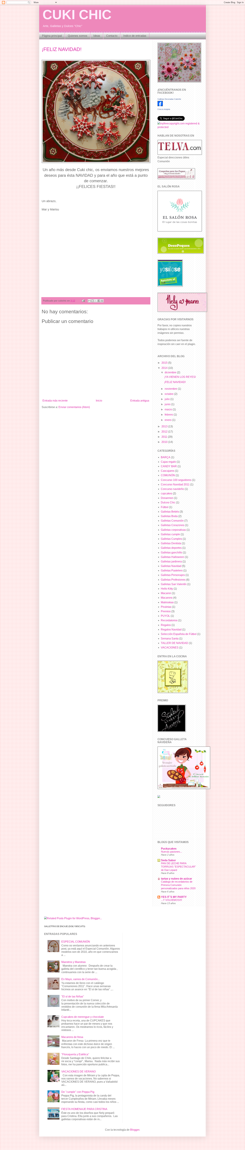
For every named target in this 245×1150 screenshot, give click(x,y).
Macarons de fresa (72, 1037)
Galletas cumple (170, 534)
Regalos (166, 625)
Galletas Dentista (171, 543)
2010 (165, 442)
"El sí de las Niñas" (72, 996)
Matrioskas (167, 602)
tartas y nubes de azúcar (176, 878)
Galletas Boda (169, 516)
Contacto (111, 35)
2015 (165, 362)
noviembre (171, 388)
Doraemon (167, 498)
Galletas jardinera (171, 561)
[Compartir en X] (95, 300)
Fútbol (164, 507)
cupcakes (166, 493)
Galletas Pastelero (172, 570)
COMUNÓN (168, 475)
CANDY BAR (169, 466)
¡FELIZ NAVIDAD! (62, 49)
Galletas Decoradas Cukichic (169, 99)
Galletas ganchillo (171, 552)
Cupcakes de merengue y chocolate (82, 1016)
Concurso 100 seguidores (176, 480)
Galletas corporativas (173, 529)
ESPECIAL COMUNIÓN (75, 941)
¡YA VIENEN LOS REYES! (180, 376)
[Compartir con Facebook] (98, 300)
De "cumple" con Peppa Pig (77, 1091)
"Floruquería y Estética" (75, 1054)
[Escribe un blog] (92, 300)
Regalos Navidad (171, 629)
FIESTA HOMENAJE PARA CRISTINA (84, 1109)
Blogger (134, 1129)
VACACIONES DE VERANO (78, 1071)
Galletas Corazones (172, 525)
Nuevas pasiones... (171, 851)
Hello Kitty (167, 588)
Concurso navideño (172, 489)
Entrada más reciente (55, 400)
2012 (165, 431)
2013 (165, 426)
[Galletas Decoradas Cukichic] (160, 105)
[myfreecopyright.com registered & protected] (179, 127)
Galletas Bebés (170, 511)
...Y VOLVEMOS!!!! (171, 900)
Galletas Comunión (172, 520)
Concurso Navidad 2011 (175, 484)
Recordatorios (169, 620)
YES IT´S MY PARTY (174, 897)
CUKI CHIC (77, 14)
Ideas (96, 35)
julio (167, 399)
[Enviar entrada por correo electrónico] (83, 300)
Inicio (99, 400)
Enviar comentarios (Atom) (74, 407)
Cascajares (167, 470)
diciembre (171, 372)
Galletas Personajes (173, 575)
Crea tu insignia (164, 109)
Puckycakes (168, 848)
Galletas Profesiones (173, 579)
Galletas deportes (171, 547)
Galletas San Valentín (173, 584)
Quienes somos (77, 35)
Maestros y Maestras (73, 962)
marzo (169, 409)
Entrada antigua (139, 400)
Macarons (166, 597)
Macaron (166, 593)
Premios (166, 611)
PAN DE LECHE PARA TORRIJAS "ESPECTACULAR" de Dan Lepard (178, 866)
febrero (169, 414)
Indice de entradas (134, 35)
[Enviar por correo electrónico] (89, 300)
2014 (165, 367)
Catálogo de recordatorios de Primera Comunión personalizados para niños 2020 (178, 885)
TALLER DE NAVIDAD (174, 643)
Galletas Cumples (171, 538)
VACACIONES (169, 647)
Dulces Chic (168, 502)
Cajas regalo (168, 461)
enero (168, 420)
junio (168, 404)
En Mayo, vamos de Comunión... (80, 979)
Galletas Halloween (172, 557)
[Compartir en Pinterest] (102, 300)
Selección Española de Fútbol (178, 634)
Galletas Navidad (171, 566)
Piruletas (166, 606)
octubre (169, 394)
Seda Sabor (168, 860)
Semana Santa (169, 638)
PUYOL (165, 615)
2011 (165, 436)
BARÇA (165, 457)
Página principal (52, 35)
